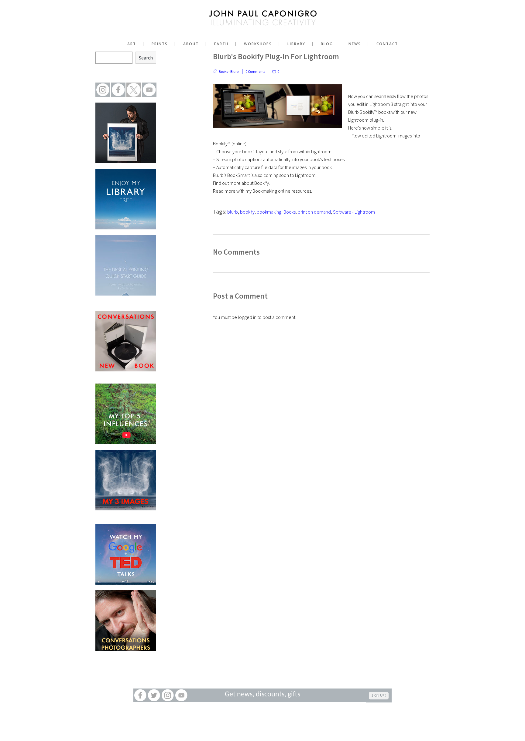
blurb (232, 212)
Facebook (140, 695)
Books (289, 212)
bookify (247, 212)
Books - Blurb (228, 71)
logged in (247, 317)
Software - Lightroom (354, 212)
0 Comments (255, 71)
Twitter (154, 695)
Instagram (167, 695)
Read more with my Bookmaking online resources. (262, 191)
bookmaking (269, 212)
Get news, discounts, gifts (262, 694)
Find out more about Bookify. (241, 183)
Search (146, 58)
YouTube (181, 695)
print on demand (314, 212)
